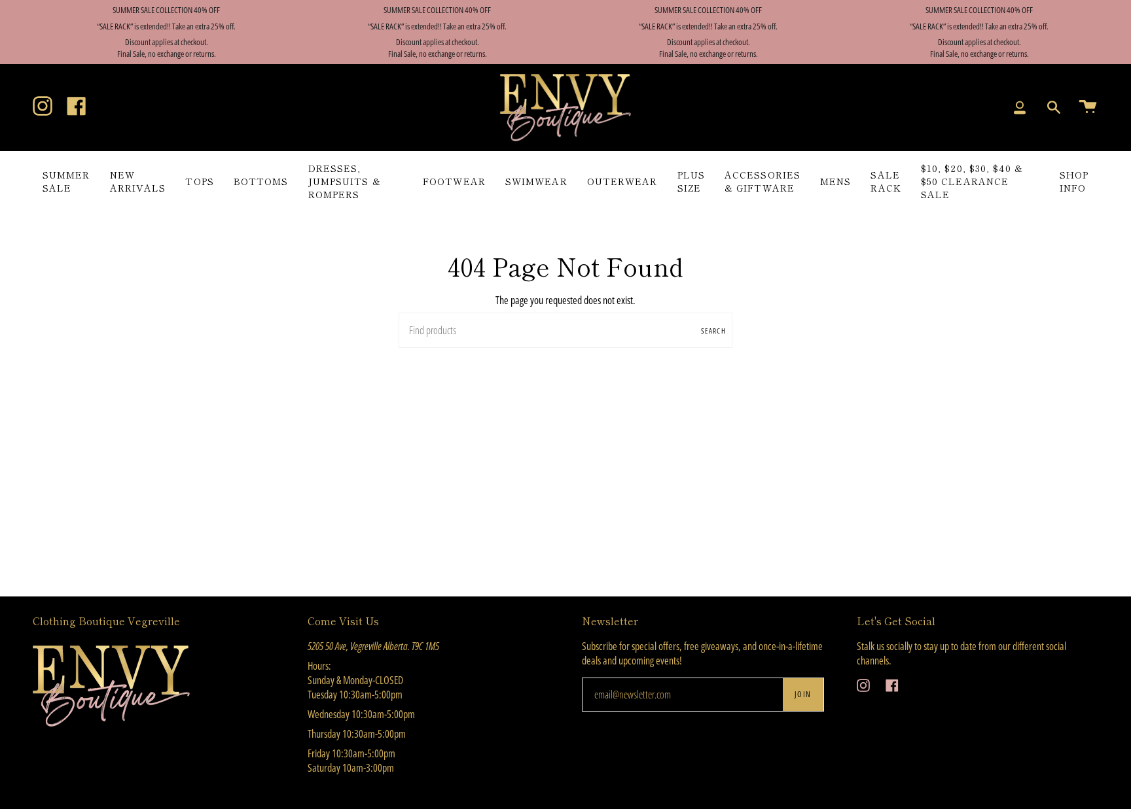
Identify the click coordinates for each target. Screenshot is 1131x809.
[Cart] (1088, 108)
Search (713, 331)
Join (803, 694)
